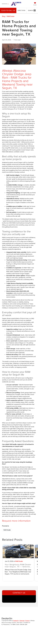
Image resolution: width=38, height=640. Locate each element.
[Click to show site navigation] (34, 10)
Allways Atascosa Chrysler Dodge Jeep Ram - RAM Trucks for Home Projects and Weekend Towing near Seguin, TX (17, 79)
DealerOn (16, 620)
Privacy (27, 620)
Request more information (16, 520)
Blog (3, 16)
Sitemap (22, 620)
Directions (21, 10)
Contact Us (19, 592)
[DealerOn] (7, 618)
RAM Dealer (11, 16)
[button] (8, 10)
